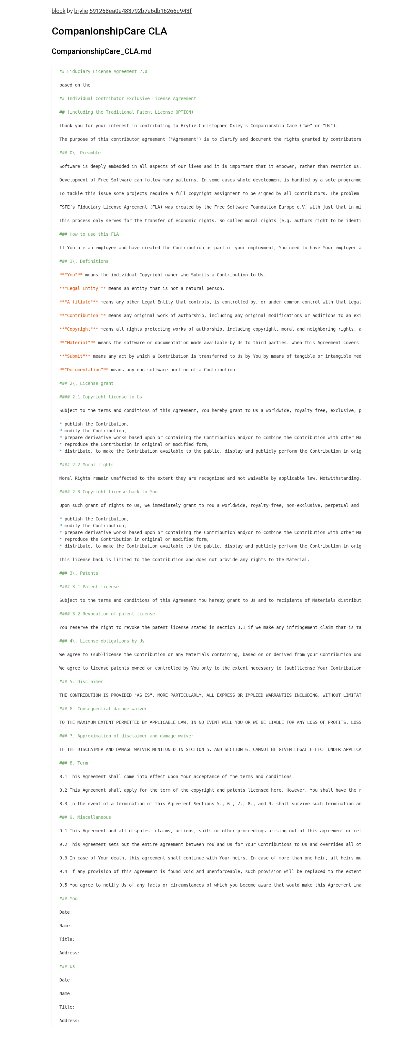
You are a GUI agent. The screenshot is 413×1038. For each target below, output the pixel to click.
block (58, 10)
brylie (81, 10)
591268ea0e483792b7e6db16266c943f (140, 10)
